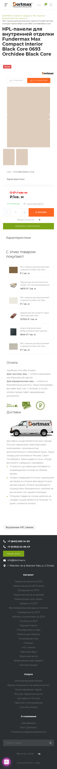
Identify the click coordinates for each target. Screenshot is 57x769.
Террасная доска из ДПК (28, 581)
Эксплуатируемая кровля (28, 680)
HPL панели (28, 647)
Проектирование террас (28, 689)
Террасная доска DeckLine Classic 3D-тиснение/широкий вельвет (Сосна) (35, 285)
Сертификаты (28, 723)
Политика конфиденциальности (28, 731)
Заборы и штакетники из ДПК (28, 616)
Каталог (28, 574)
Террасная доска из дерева (28, 594)
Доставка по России (28, 698)
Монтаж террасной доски (28, 694)
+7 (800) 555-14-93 (19, 541)
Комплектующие (28, 665)
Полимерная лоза (28, 638)
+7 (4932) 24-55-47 (19, 546)
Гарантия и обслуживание (28, 702)
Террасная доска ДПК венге (28, 586)
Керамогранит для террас (28, 599)
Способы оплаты (28, 707)
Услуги (28, 674)
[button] (50, 117)
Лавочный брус (28, 651)
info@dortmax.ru (16, 560)
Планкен (28, 643)
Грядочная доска (28, 656)
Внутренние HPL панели (19, 527)
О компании (28, 716)
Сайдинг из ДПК (28, 603)
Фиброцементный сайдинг (28, 660)
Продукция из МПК (28, 590)
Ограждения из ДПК (28, 612)
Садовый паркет (29, 625)
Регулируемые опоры (28, 629)
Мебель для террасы (28, 634)
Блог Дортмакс (28, 727)
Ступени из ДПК (28, 621)
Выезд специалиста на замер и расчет (28, 685)
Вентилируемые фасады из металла (28, 607)
